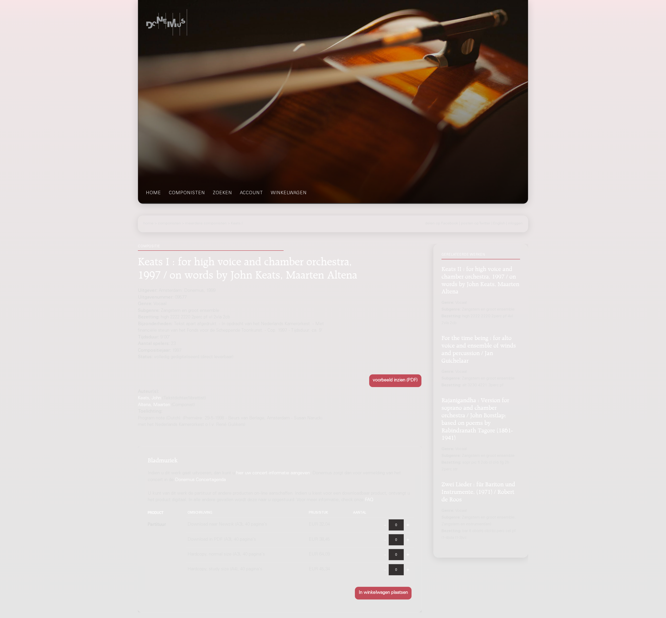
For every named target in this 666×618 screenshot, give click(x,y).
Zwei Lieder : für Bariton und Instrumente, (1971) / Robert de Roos (478, 491)
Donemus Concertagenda (200, 480)
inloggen (515, 223)
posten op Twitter (475, 223)
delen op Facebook (441, 223)
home (153, 193)
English (499, 223)
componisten (187, 193)
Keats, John (149, 398)
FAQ (369, 500)
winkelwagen (289, 193)
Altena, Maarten (154, 405)
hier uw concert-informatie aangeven (273, 473)
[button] (395, 380)
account (251, 193)
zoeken (222, 193)
